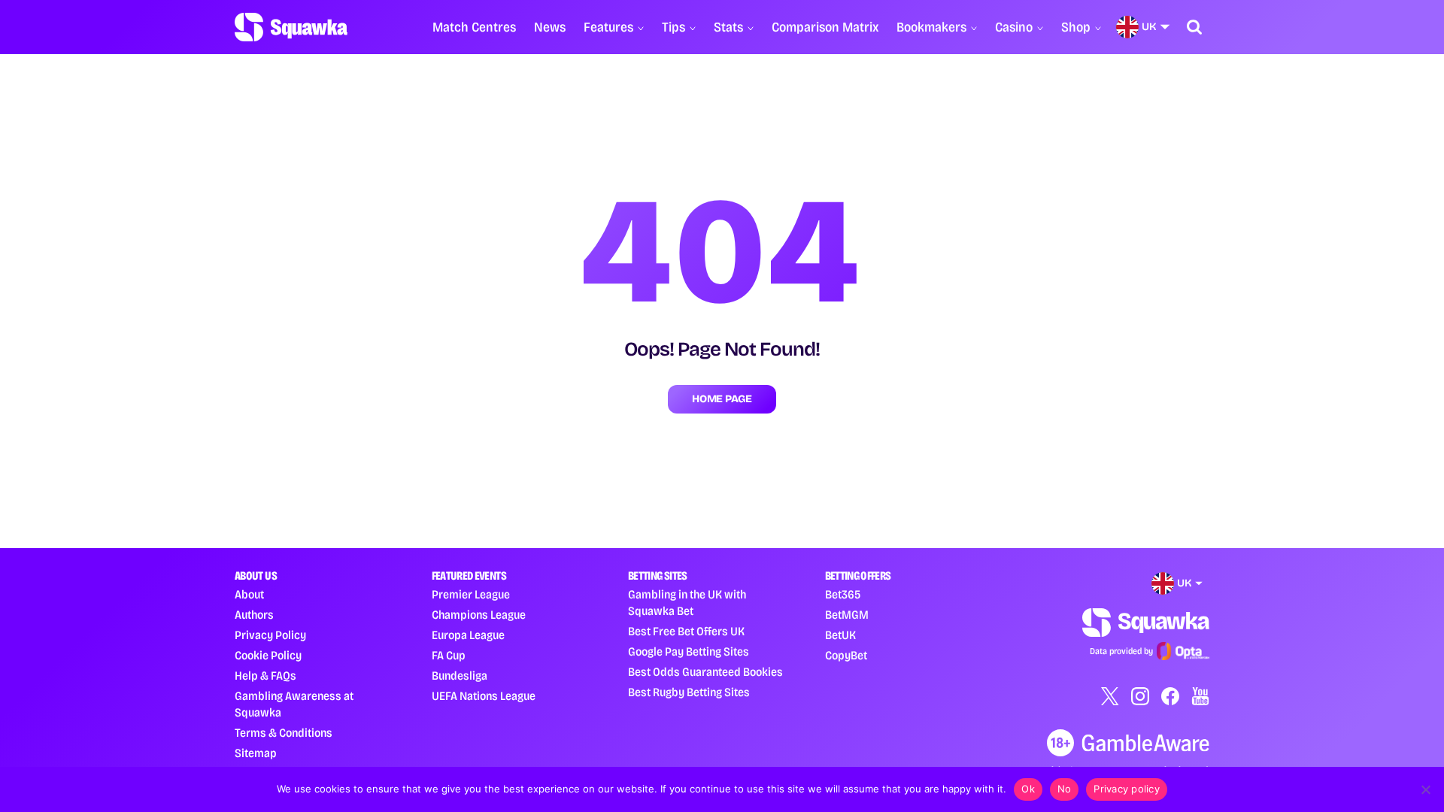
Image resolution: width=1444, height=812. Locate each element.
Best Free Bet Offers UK (686, 631)
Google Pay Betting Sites (688, 651)
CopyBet (846, 655)
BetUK (840, 635)
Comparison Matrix (825, 27)
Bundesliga (459, 675)
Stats (728, 27)
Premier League (471, 594)
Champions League (479, 614)
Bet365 (842, 594)
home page (721, 398)
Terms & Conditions (283, 733)
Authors (254, 614)
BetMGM (847, 614)
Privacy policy (1127, 789)
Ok (1028, 789)
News (550, 27)
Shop (1076, 27)
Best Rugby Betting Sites (689, 692)
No (1064, 789)
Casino (1014, 27)
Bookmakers (931, 27)
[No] (1425, 789)
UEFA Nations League (483, 696)
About (249, 594)
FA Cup (449, 655)
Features (608, 27)
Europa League (468, 635)
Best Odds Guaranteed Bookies (705, 672)
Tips (673, 27)
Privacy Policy (270, 635)
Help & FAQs (265, 675)
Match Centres (474, 27)
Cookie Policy (268, 655)
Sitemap (256, 753)
